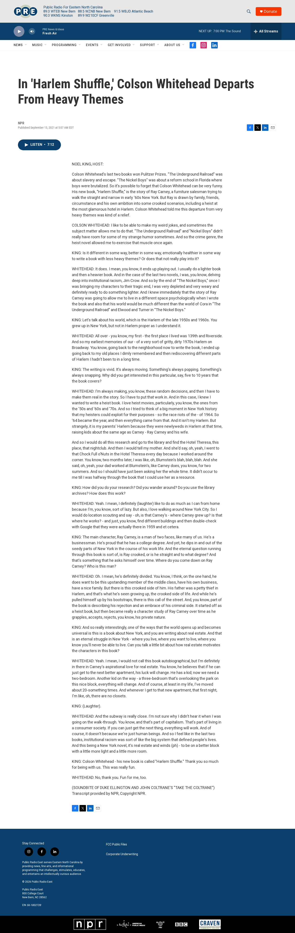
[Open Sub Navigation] (26, 45)
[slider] (39, 31)
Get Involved (119, 45)
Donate (270, 11)
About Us (172, 45)
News (18, 45)
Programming (64, 45)
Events (92, 45)
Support (147, 45)
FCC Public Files (116, 844)
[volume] (32, 31)
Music (37, 45)
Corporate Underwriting (122, 854)
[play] (19, 31)
